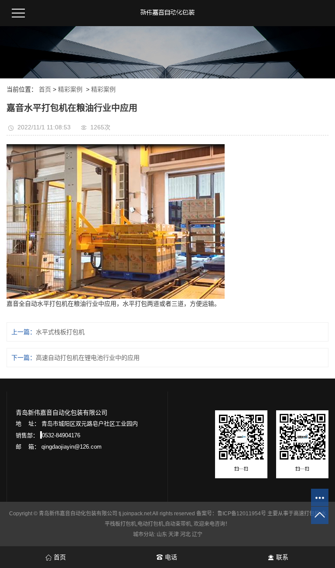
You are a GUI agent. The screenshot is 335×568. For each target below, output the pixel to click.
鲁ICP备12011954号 (241, 514)
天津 (173, 534)
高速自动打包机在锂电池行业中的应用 (88, 357)
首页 (45, 89)
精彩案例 (70, 89)
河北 (185, 534)
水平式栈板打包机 (60, 331)
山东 (162, 534)
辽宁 (197, 534)
